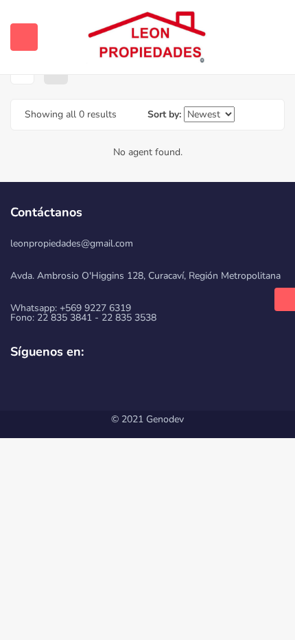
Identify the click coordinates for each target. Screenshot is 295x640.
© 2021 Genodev (147, 419)
